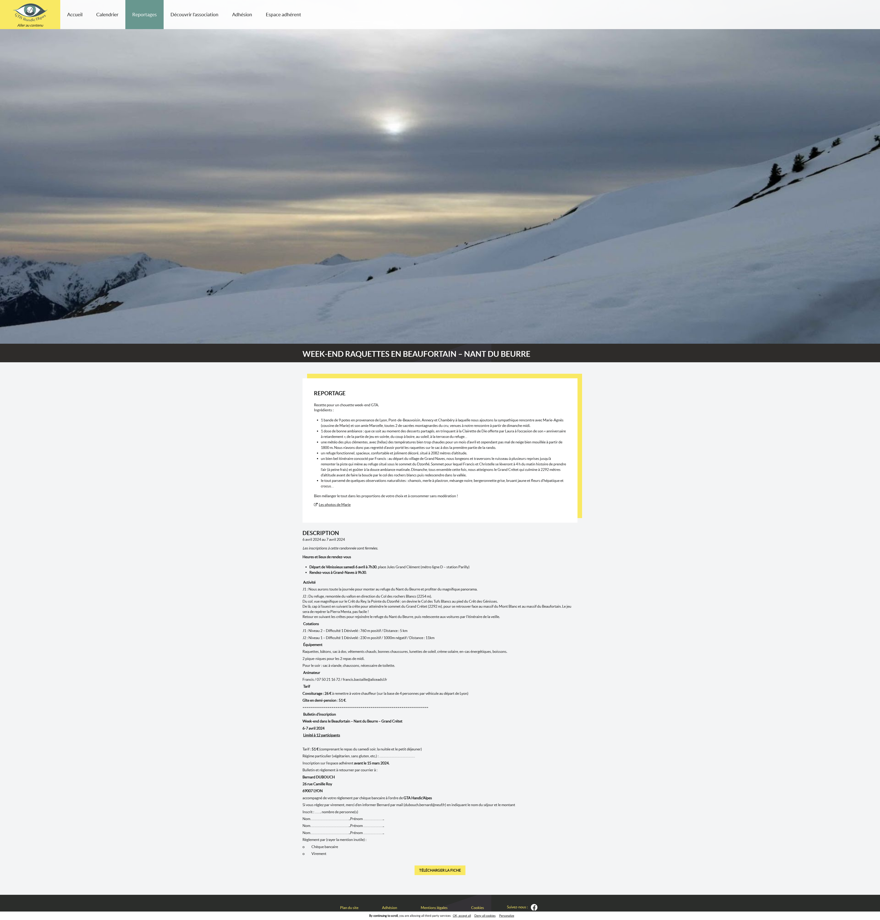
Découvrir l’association (194, 14)
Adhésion (242, 14)
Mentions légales (434, 908)
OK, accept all (462, 915)
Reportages (144, 14)
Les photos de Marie (335, 505)
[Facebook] (534, 907)
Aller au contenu (30, 25)
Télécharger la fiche (440, 870)
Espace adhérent (283, 14)
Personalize (506, 915)
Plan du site (349, 908)
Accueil (74, 14)
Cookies (477, 908)
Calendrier (107, 14)
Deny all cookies (485, 915)
